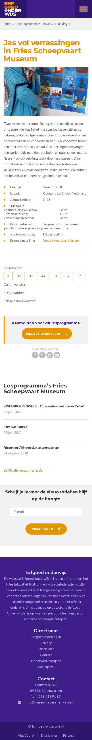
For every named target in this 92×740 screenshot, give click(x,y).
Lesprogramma (27, 24)
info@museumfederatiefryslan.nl (50, 702)
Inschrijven (42, 529)
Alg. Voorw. (26, 735)
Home (8, 24)
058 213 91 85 (50, 696)
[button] (83, 9)
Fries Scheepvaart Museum (61, 240)
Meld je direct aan (43, 333)
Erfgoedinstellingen (46, 637)
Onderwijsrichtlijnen (46, 661)
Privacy (46, 643)
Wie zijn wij (46, 667)
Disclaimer (46, 649)
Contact (46, 655)
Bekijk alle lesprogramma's (23, 470)
